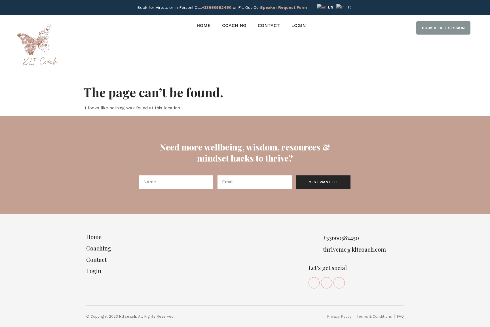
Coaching (234, 25)
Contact (269, 25)
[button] (443, 28)
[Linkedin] (326, 282)
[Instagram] (339, 282)
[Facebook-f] (314, 282)
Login (298, 25)
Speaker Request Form (283, 7)
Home (204, 25)
